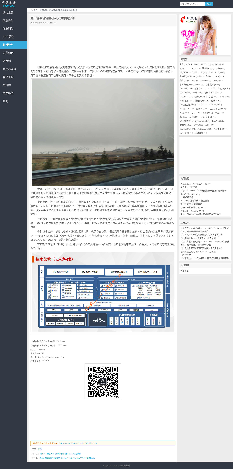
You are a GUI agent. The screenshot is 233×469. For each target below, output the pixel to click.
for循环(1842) (201, 133)
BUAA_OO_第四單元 (190, 194)
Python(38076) (200, 64)
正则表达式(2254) (218, 109)
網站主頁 (8, 12)
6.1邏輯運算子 (187, 197)
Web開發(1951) (186, 121)
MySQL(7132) (207, 72)
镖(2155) (184, 117)
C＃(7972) (220, 68)
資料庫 (7, 85)
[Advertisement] (104, 46)
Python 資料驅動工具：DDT (193, 207)
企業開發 (8, 52)
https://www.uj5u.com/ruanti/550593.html (78, 443)
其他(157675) (186, 64)
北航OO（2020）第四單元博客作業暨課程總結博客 (203, 191)
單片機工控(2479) (188, 105)
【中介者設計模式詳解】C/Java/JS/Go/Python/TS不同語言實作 (67, 458)
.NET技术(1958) (208, 117)
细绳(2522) (216, 101)
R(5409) (194, 80)
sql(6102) (197, 76)
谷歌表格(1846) (220, 129)
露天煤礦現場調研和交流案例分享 (196, 231)
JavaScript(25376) (216, 64)
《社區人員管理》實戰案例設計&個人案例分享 (60, 454)
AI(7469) (184, 72)
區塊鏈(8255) (208, 68)
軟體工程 (8, 77)
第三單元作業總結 (189, 187)
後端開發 (8, 28)
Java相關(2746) (186, 101)
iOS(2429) (202, 105)
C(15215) (196, 68)
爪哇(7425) (194, 72)
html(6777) (220, 72)
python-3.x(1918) (202, 121)
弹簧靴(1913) (186, 125)
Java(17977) (185, 68)
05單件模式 (186, 255)
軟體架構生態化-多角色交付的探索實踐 (198, 238)
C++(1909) (198, 125)
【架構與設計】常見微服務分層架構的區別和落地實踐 (205, 258)
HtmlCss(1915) (218, 121)
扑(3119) (219, 93)
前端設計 (8, 20)
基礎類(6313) (186, 76)
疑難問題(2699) (202, 101)
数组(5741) (185, 80)
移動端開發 (9, 69)
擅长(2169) (219, 113)
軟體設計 (8, 44)
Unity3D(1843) (186, 133)
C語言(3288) (185, 93)
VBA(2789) (225, 97)
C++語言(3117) (186, 97)
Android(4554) (186, 89)
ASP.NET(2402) (215, 105)
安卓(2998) (200, 97)
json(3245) (197, 93)
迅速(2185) (208, 113)
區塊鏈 (7, 61)
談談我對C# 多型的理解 (191, 204)
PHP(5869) (219, 76)
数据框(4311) (200, 89)
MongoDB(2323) (187, 109)
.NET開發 (8, 36)
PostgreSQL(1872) (188, 129)
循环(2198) (196, 113)
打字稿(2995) (212, 97)
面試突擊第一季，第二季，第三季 (196, 184)
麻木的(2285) (202, 109)
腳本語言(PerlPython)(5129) (192, 85)
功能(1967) (194, 117)
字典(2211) (185, 113)
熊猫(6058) (208, 76)
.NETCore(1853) (204, 129)
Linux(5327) (205, 80)
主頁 (35, 10)
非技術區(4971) (213, 85)
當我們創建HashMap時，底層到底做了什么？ (201, 214)
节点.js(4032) (224, 89)
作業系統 (8, 93)
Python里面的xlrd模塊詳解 (192, 211)
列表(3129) (209, 93)
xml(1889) (209, 125)
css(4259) (212, 89)
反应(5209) (218, 80)
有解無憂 (185, 271)
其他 (5, 101)
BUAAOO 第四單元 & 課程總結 (195, 201)
